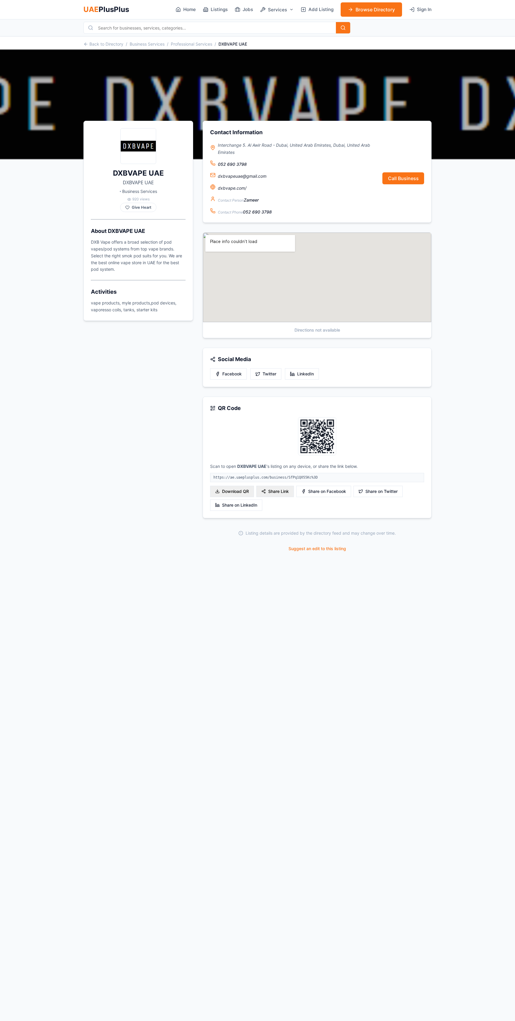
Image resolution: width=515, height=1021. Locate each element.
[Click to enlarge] (317, 436)
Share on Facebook (327, 491)
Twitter (269, 373)
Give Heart (141, 207)
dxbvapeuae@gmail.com (242, 176)
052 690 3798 (232, 164)
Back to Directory (106, 44)
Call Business (403, 178)
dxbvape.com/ (232, 188)
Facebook (232, 373)
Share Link (278, 491)
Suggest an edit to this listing (317, 548)
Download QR (235, 491)
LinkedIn (305, 373)
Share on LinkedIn (239, 505)
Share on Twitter (381, 491)
